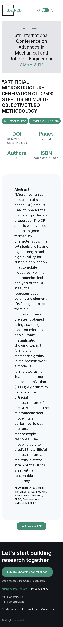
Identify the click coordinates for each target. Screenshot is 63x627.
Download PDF (33, 526)
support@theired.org (14, 588)
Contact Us (47, 609)
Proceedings (29, 609)
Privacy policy (39, 588)
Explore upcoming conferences (27, 572)
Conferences (10, 609)
